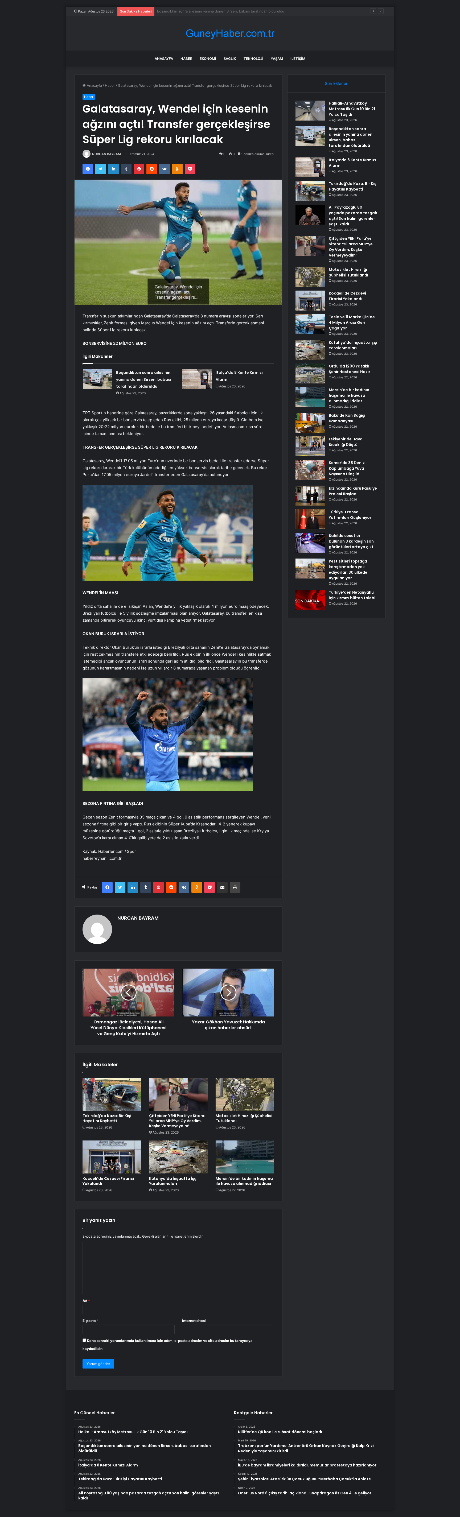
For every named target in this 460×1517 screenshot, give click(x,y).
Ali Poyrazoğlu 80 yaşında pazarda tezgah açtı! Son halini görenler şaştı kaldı (353, 216)
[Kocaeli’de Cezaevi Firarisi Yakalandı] (112, 1156)
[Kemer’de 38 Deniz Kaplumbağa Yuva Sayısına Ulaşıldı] (310, 470)
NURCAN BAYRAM (106, 154)
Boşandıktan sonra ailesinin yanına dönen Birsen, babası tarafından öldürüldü (143, 379)
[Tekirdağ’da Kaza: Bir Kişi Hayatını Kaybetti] (112, 1094)
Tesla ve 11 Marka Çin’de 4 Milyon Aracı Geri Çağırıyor (352, 322)
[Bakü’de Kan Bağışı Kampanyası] (310, 423)
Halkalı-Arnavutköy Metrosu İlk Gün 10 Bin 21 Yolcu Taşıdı (352, 109)
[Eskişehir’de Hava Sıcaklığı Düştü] (310, 446)
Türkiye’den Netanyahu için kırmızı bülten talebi (352, 595)
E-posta (90, 1320)
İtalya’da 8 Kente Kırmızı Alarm (181, 11)
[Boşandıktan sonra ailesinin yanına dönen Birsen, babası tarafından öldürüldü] (97, 379)
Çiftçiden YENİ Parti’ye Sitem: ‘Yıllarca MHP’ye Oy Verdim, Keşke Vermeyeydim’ (177, 1121)
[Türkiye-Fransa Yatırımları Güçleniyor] (310, 519)
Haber (186, 58)
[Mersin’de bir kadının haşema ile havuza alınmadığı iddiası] (245, 1156)
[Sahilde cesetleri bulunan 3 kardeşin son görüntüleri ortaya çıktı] (310, 543)
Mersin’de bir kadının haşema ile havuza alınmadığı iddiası (244, 1181)
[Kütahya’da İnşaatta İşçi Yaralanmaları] (178, 1156)
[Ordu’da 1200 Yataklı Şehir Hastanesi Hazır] (310, 373)
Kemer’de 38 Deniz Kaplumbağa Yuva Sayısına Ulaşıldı (347, 468)
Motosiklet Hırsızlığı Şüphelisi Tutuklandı (244, 1118)
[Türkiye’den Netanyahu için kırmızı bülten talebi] (310, 600)
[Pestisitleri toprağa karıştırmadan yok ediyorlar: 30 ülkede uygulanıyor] (310, 568)
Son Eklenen (336, 83)
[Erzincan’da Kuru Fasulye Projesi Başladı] (310, 496)
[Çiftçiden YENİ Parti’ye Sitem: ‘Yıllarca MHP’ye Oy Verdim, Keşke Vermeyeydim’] (178, 1094)
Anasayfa (164, 58)
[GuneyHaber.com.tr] (230, 33)
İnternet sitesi (194, 1320)
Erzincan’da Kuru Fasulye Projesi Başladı (353, 491)
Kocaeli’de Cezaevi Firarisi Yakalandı (108, 1181)
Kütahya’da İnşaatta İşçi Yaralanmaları (173, 1181)
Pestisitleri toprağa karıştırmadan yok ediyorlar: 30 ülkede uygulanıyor (348, 570)
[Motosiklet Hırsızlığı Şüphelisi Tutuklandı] (245, 1094)
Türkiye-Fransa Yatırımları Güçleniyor (350, 514)
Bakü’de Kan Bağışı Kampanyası (347, 418)
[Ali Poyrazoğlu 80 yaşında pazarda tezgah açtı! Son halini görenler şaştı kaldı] (310, 215)
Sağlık (230, 58)
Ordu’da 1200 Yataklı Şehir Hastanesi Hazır (349, 368)
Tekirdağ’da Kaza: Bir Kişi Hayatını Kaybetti (107, 1118)
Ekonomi (208, 58)
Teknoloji (253, 58)
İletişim (297, 58)
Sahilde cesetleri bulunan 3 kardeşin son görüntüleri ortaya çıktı (352, 541)
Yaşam (277, 58)
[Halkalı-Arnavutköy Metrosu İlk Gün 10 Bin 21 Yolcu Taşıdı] (310, 111)
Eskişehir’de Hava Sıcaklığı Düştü (346, 441)
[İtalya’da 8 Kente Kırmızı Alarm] (197, 379)
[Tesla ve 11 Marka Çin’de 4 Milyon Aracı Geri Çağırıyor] (310, 324)
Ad (86, 1301)
